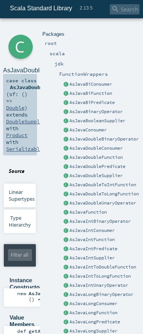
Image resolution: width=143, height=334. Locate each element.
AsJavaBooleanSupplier (97, 120)
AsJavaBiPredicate (92, 102)
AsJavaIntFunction (92, 239)
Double (15, 107)
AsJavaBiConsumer (90, 84)
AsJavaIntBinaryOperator (100, 221)
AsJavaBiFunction (90, 93)
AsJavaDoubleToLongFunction (104, 194)
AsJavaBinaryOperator (96, 111)
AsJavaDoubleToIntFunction (102, 184)
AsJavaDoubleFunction (96, 157)
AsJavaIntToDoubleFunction (102, 267)
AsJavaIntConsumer (92, 230)
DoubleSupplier (27, 121)
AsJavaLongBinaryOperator (101, 294)
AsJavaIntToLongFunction (100, 276)
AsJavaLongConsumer (93, 303)
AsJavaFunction (88, 212)
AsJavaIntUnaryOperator (98, 285)
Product (16, 135)
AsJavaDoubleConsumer (96, 148)
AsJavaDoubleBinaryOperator (104, 139)
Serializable (24, 148)
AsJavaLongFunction (93, 312)
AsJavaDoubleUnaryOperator (102, 203)
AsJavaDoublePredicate (97, 166)
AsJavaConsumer (88, 130)
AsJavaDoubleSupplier (96, 175)
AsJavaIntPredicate (93, 248)
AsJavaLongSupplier (93, 331)
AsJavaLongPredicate (94, 321)
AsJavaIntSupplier (92, 257)
